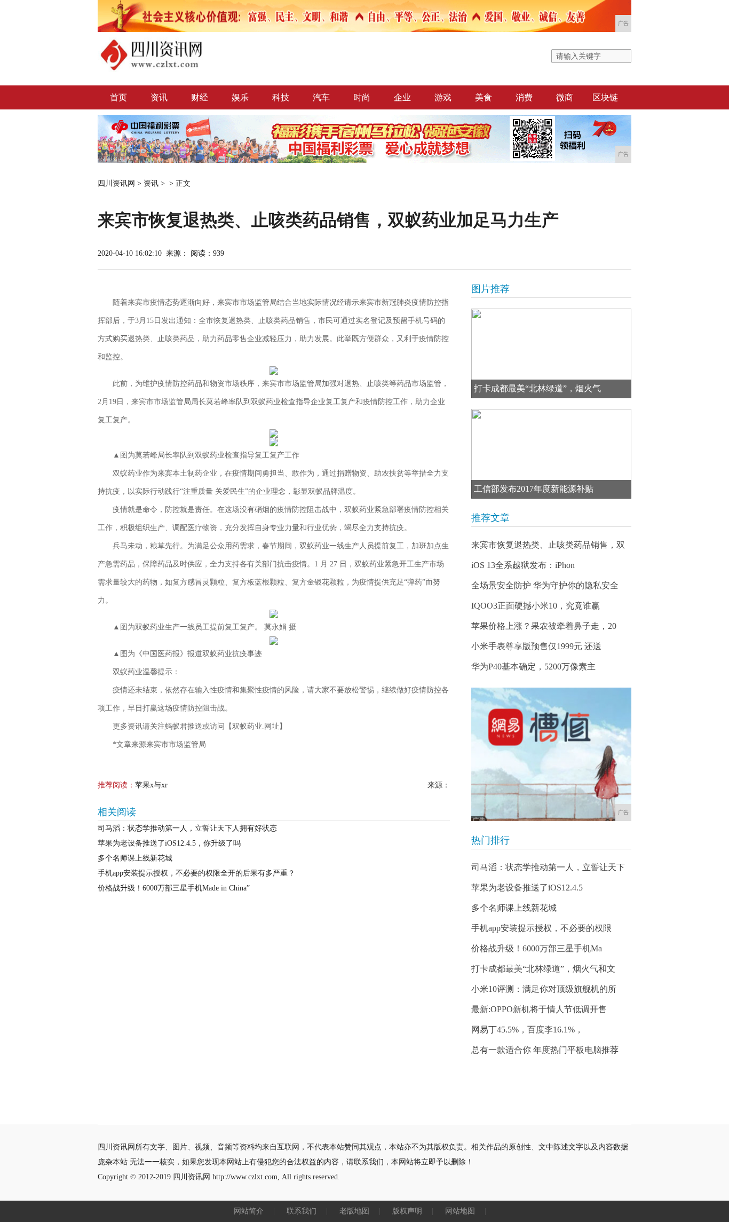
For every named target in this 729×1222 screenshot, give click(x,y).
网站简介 (249, 1211)
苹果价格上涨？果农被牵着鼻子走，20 (543, 625)
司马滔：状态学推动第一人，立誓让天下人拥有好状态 (187, 828)
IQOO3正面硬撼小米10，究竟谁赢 (535, 605)
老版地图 (354, 1211)
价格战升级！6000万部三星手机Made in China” (174, 888)
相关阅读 (117, 812)
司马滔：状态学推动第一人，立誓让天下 (548, 867)
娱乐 (240, 97)
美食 (483, 97)
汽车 (321, 97)
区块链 (605, 97)
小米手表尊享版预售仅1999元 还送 (536, 646)
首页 (118, 97)
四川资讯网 (116, 183)
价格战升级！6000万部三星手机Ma (536, 948)
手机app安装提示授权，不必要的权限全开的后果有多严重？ (196, 873)
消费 (524, 97)
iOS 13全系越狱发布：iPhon (523, 565)
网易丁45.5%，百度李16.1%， (527, 1029)
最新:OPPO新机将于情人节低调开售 (539, 1009)
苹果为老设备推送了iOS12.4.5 (527, 887)
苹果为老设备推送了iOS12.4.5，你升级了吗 (169, 843)
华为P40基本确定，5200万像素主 (533, 666)
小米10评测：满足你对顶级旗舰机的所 (543, 989)
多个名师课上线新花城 (135, 858)
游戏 (442, 97)
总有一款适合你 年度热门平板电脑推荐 (545, 1049)
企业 (402, 97)
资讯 (159, 97)
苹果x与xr (151, 785)
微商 (564, 97)
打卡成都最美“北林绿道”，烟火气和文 (543, 968)
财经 (199, 97)
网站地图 (460, 1211)
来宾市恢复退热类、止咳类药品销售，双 (548, 544)
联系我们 (301, 1211)
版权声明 (407, 1211)
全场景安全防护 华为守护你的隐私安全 (545, 585)
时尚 (361, 97)
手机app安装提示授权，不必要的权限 (541, 928)
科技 (280, 97)
